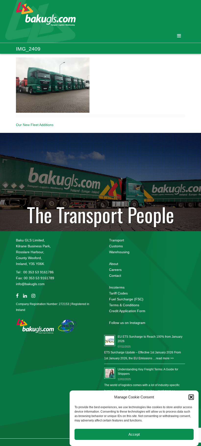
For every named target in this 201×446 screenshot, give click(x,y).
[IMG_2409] (52, 85)
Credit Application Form (127, 311)
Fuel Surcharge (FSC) (126, 299)
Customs (116, 246)
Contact (115, 276)
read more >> (165, 358)
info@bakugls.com (30, 284)
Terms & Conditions (124, 305)
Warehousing (119, 252)
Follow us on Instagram (127, 323)
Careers (115, 270)
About (113, 264)
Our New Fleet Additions (34, 125)
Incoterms (117, 287)
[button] (191, 397)
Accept (134, 434)
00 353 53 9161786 (38, 272)
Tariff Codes (118, 293)
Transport (116, 240)
